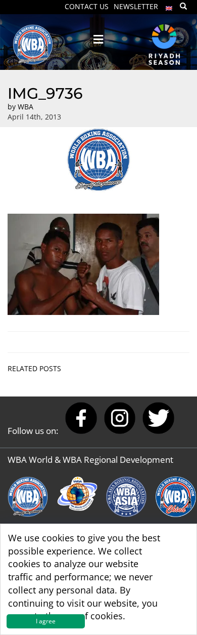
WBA (25, 106)
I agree (46, 621)
